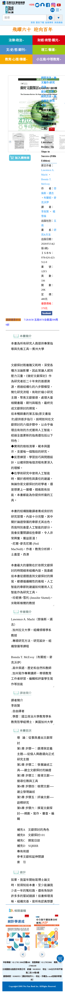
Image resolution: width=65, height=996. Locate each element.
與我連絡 (58, 23)
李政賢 (45, 211)
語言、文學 (47, 91)
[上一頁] (10, 141)
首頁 (33, 23)
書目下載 (40, 23)
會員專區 (49, 23)
